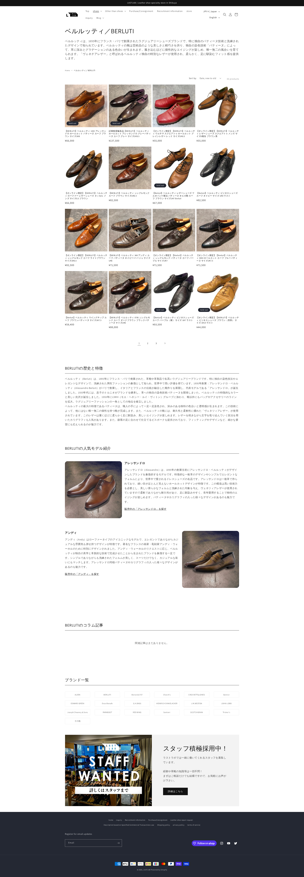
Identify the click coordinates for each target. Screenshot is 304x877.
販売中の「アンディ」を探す (82, 574)
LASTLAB (146, 870)
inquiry (119, 820)
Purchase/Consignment (158, 820)
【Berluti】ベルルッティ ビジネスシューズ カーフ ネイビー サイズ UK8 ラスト (217, 194)
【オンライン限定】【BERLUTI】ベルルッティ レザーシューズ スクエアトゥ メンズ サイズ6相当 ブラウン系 (217, 134)
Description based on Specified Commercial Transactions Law (129, 825)
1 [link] (139, 343)
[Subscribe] (118, 843)
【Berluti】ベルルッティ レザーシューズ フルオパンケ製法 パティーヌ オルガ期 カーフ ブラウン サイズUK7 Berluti (173, 196)
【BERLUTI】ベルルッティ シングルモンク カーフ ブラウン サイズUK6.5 (129, 194)
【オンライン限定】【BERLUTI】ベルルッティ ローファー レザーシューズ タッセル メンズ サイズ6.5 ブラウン (86, 196)
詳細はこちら (175, 791)
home (111, 820)
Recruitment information (135, 820)
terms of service (193, 825)
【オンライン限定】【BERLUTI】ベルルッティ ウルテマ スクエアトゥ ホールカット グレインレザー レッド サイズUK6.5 (174, 134)
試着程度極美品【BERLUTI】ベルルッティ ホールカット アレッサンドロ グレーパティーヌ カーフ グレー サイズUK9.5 (130, 134)
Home (67, 70)
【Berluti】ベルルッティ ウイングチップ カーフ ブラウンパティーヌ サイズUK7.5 (86, 319)
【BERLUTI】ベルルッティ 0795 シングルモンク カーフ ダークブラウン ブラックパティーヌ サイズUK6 (129, 320)
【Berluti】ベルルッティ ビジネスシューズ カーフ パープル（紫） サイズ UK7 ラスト (173, 319)
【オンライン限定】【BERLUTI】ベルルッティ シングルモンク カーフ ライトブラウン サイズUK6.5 (86, 258)
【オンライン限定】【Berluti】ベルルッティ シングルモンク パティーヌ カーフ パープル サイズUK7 (173, 258)
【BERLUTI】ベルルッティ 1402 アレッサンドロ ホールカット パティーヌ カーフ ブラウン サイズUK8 (85, 134)
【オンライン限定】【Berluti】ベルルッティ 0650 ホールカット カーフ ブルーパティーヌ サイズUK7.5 (216, 258)
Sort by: (192, 78)
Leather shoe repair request (181, 820)
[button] (97, 11)
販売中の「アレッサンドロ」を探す (145, 509)
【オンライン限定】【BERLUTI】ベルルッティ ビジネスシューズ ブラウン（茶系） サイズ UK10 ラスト (217, 320)
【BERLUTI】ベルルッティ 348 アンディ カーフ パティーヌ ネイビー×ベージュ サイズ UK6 (129, 258)
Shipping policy (163, 825)
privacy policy (178, 825)
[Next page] (164, 343)
